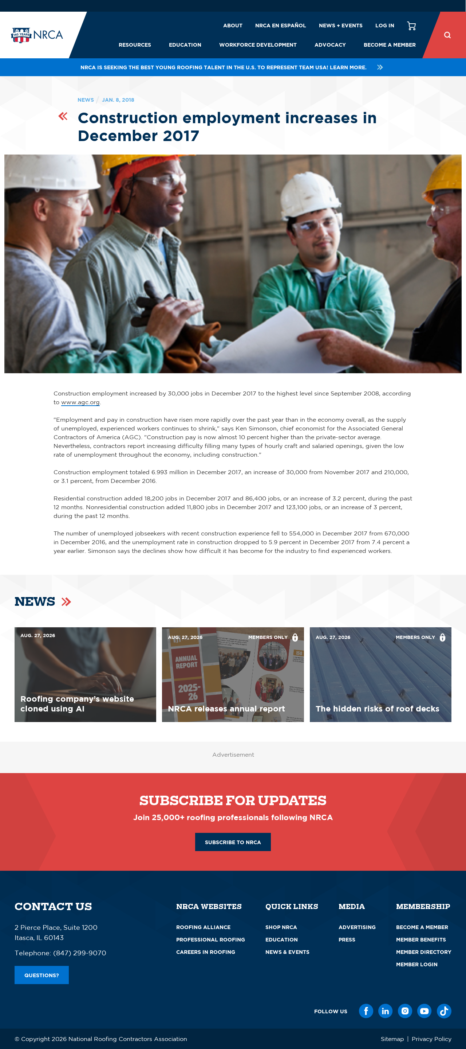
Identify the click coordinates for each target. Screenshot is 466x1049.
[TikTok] (444, 1011)
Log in (384, 25)
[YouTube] (424, 1011)
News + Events (341, 25)
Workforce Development (258, 45)
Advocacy (330, 45)
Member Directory (423, 952)
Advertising (357, 927)
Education (185, 45)
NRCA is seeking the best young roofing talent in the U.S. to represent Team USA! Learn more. (223, 67)
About (232, 25)
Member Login (417, 964)
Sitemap (392, 1039)
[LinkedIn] (385, 1011)
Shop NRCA (281, 927)
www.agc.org (80, 402)
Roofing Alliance (203, 927)
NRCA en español (280, 25)
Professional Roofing (210, 939)
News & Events (287, 952)
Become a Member (390, 45)
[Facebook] (366, 1011)
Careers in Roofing (205, 952)
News (86, 100)
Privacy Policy (431, 1039)
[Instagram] (405, 1011)
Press (347, 939)
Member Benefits (421, 939)
